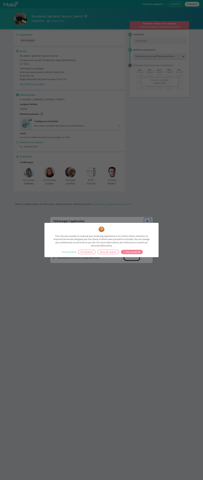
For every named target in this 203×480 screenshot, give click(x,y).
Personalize (87, 252)
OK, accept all (133, 252)
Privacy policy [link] (69, 252)
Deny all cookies (108, 252)
